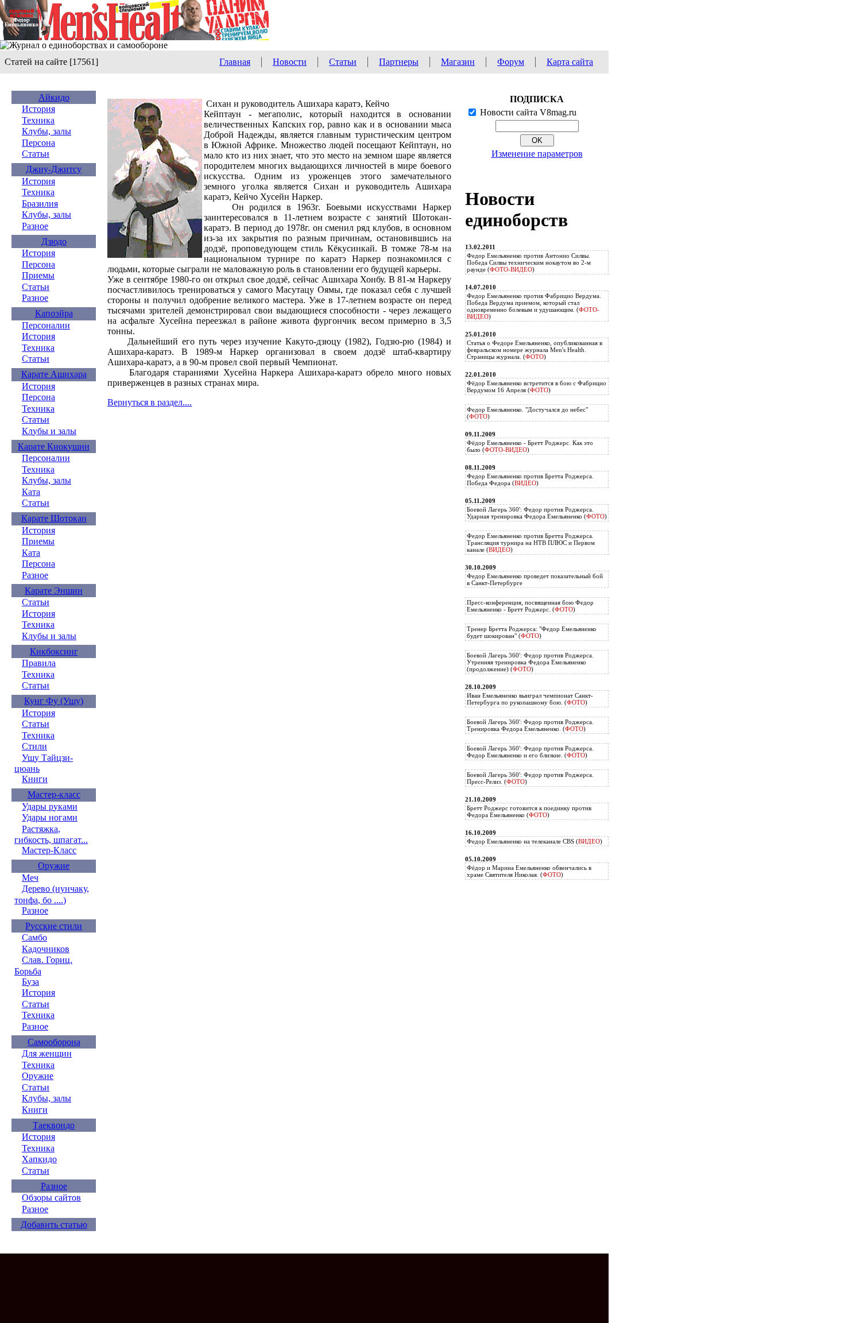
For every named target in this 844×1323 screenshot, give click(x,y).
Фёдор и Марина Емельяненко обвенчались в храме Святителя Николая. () (529, 871)
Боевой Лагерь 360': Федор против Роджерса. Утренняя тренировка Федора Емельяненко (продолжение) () (530, 662)
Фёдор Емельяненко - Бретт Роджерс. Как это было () (530, 446)
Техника (38, 120)
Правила (39, 663)
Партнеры (399, 62)
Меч (30, 878)
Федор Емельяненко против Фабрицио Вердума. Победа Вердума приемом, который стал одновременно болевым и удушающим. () (534, 306)
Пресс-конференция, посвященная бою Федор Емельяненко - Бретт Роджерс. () (530, 606)
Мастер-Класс (49, 850)
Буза (30, 982)
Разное (35, 226)
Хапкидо (39, 1159)
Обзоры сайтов (51, 1197)
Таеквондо (54, 1125)
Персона (38, 143)
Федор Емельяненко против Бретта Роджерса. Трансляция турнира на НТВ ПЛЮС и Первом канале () (531, 542)
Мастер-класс (54, 794)
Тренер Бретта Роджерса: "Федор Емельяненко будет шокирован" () (532, 632)
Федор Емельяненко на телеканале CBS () (534, 841)
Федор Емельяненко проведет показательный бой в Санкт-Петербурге (535, 579)
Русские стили (53, 926)
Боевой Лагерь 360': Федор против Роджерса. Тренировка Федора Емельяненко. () (530, 725)
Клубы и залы (49, 431)
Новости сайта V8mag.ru (528, 112)
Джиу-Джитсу (54, 169)
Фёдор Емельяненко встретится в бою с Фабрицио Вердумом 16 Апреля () (536, 386)
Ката (31, 492)
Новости (290, 62)
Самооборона (54, 1042)
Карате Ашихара (54, 374)
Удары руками (50, 806)
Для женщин (47, 1053)
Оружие (53, 866)
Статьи (343, 62)
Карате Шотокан (54, 518)
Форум (510, 62)
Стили (34, 746)
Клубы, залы (46, 131)
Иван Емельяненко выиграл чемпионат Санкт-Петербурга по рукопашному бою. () (530, 699)
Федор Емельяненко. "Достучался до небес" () (527, 413)
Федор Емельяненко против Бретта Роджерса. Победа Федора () (530, 479)
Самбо (34, 937)
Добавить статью (54, 1224)
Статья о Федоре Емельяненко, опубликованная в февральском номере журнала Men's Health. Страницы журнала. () (534, 349)
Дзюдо (54, 241)
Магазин (458, 62)
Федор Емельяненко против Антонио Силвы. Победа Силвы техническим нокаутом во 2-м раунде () (529, 262)
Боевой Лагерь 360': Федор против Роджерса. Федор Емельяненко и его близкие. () (530, 752)
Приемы (38, 275)
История (38, 109)
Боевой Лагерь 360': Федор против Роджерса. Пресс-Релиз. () (530, 778)
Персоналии (46, 325)
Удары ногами (50, 817)
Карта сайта (570, 62)
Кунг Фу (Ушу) (53, 701)
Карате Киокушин (54, 446)
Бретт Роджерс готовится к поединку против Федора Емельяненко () (529, 811)
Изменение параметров (537, 153)
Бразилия (40, 203)
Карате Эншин (54, 590)
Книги (35, 779)
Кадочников (45, 949)
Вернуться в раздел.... (149, 402)
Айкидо (53, 97)
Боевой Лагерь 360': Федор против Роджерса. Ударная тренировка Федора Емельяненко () (537, 513)
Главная (234, 62)
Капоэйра (54, 313)
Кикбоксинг (54, 651)
